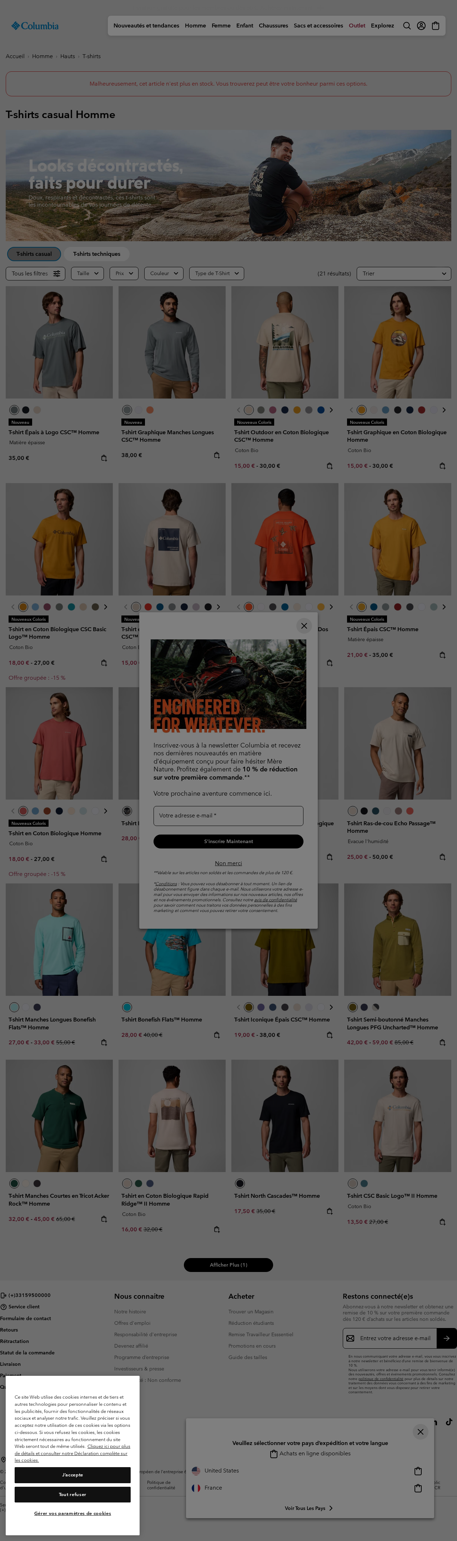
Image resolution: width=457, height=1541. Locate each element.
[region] (73, 1455)
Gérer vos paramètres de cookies (72, 1513)
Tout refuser (72, 1494)
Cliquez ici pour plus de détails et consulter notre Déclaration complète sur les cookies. (72, 1453)
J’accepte (72, 1475)
